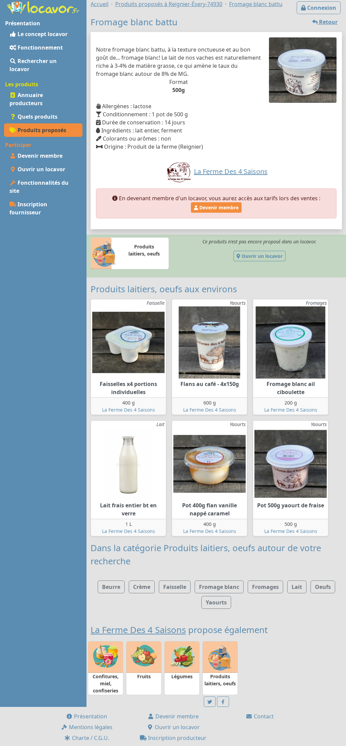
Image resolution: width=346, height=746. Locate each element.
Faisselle (174, 587)
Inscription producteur (176, 738)
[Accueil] (43, 6)
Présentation (90, 716)
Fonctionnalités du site (39, 187)
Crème (141, 587)
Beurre (111, 587)
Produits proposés (41, 130)
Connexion (321, 7)
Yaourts (216, 602)
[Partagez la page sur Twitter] (210, 701)
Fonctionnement (39, 47)
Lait (297, 587)
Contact (263, 716)
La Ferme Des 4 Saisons (128, 410)
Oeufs (323, 587)
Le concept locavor (42, 34)
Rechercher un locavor (33, 65)
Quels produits (36, 116)
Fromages (265, 587)
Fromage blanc (219, 587)
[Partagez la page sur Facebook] (223, 701)
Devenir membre (39, 155)
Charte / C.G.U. (90, 738)
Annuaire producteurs (26, 99)
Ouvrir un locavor (40, 169)
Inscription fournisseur (28, 208)
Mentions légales (90, 727)
